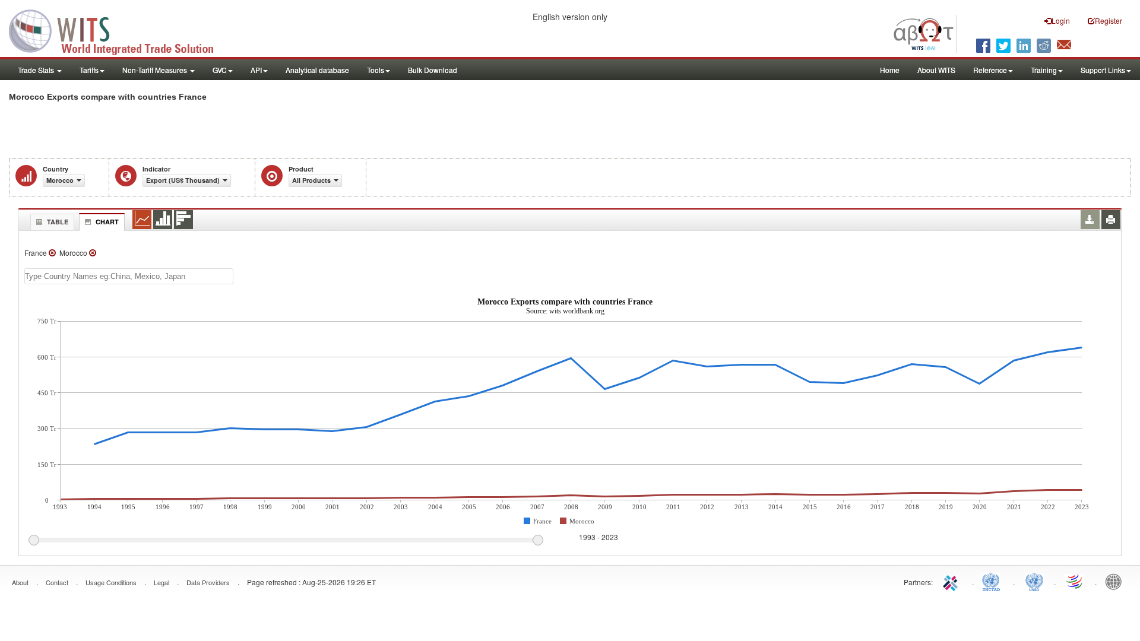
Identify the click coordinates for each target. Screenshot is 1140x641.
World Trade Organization (1075, 581)
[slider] (285, 541)
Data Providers (208, 582)
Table (57, 221)
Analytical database (317, 70)
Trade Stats (37, 70)
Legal (161, 582)
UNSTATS (1034, 581)
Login (1061, 20)
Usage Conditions (111, 582)
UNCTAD (993, 581)
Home (890, 70)
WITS (119, 29)
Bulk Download (432, 70)
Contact (57, 582)
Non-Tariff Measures (155, 70)
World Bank (1116, 581)
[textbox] (128, 276)
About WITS (936, 70)
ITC (952, 581)
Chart (107, 221)
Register (1108, 20)
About (20, 582)
